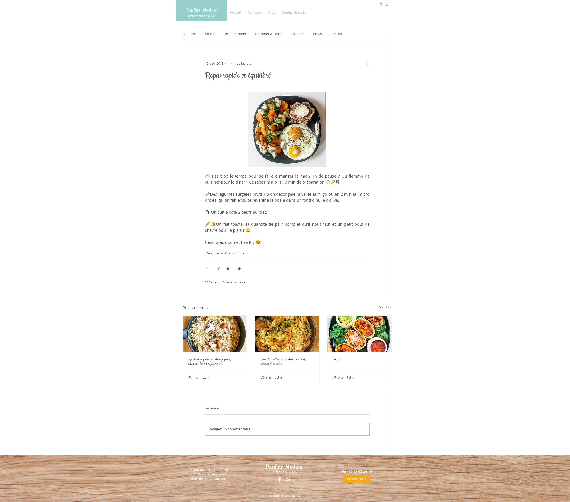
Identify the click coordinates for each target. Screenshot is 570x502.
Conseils (337, 33)
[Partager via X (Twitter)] (218, 268)
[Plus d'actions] (367, 63)
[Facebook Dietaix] (381, 3)
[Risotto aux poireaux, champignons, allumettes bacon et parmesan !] (215, 334)
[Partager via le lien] (240, 268)
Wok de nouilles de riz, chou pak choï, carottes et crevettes (283, 361)
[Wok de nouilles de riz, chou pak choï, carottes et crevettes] (287, 334)
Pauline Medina (201, 10)
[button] (386, 33)
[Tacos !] (359, 334)
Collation (297, 33)
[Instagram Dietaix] (387, 3)
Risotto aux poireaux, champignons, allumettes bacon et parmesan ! (209, 361)
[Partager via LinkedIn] (229, 268)
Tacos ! (337, 359)
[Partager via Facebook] (207, 268)
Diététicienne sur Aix (201, 16)
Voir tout (385, 307)
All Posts (189, 33)
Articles (210, 33)
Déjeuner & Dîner (268, 33)
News (317, 33)
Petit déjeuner (235, 33)
